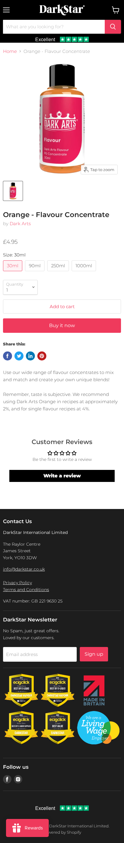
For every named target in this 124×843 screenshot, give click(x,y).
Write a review (62, 476)
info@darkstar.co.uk (24, 569)
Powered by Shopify (62, 832)
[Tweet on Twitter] (18, 355)
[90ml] (35, 272)
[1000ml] (85, 272)
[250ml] (58, 272)
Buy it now (62, 325)
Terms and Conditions (26, 589)
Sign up (94, 654)
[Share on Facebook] (7, 355)
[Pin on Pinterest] (41, 355)
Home (10, 51)
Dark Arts (20, 223)
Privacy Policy (17, 582)
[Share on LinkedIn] (30, 355)
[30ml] (13, 272)
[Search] (113, 27)
